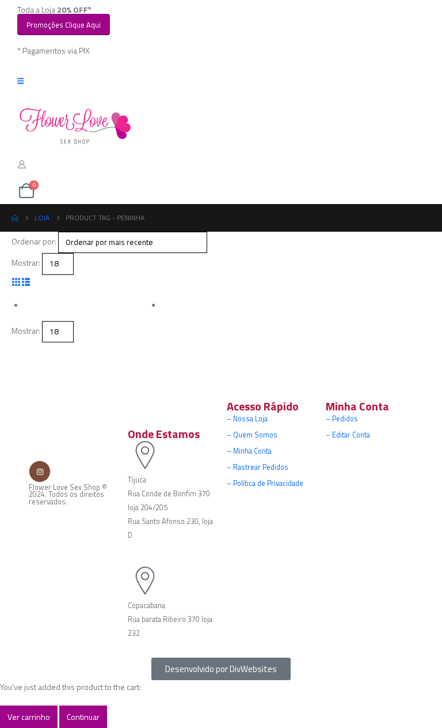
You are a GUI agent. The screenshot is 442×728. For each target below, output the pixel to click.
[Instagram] (40, 471)
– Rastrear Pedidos (257, 467)
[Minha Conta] (22, 164)
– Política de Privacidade (265, 483)
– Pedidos (342, 418)
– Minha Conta (249, 451)
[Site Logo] (74, 126)
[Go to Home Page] (15, 218)
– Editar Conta (348, 434)
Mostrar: (26, 263)
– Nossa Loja (247, 418)
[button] (16, 282)
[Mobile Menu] (24, 80)
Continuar (83, 717)
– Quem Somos (252, 434)
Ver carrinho (28, 717)
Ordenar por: (34, 241)
